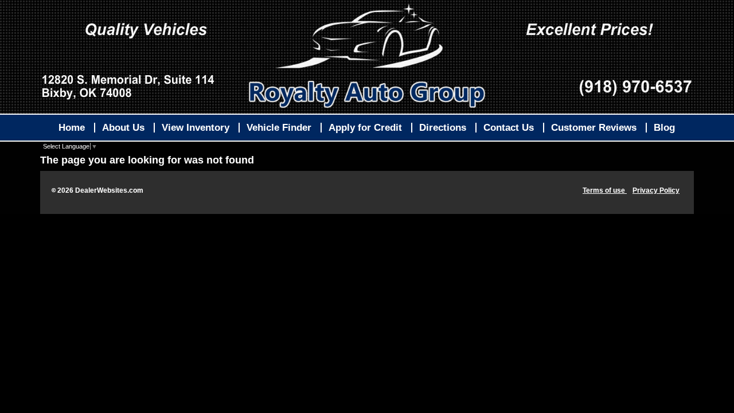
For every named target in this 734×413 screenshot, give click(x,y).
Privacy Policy (656, 190)
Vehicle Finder (279, 127)
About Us (123, 127)
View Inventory (195, 127)
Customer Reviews (594, 127)
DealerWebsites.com (109, 190)
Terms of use (605, 190)
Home (71, 127)
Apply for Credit (365, 127)
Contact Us (508, 127)
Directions (442, 127)
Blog (664, 127)
